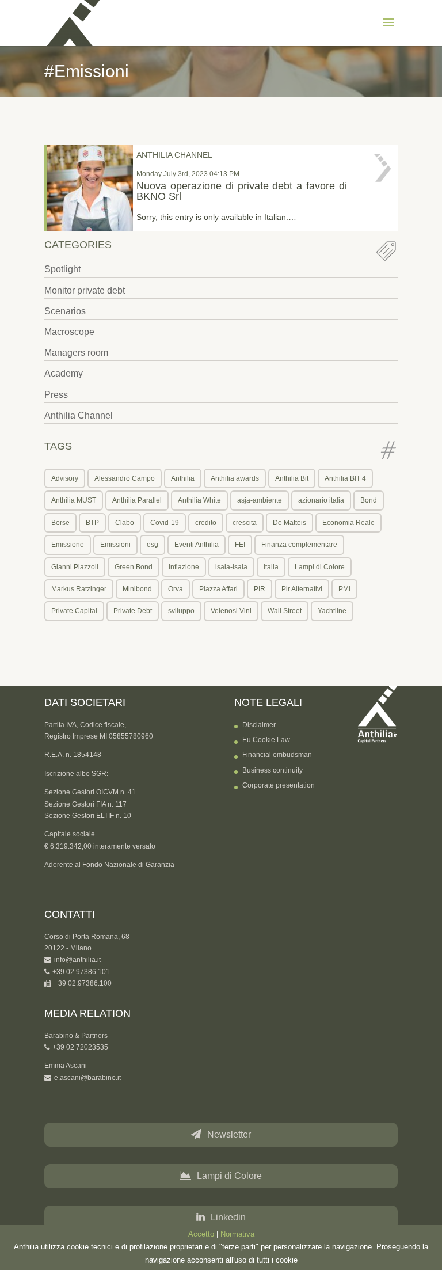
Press (56, 395)
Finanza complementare (299, 545)
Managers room (76, 353)
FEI (240, 545)
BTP (92, 523)
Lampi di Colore (320, 567)
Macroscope (69, 332)
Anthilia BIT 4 (345, 478)
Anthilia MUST (73, 500)
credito (205, 523)
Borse (60, 523)
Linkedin (228, 1217)
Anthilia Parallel (137, 500)
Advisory (64, 478)
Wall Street (285, 611)
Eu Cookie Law (266, 740)
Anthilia (183, 478)
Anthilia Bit (291, 478)
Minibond (137, 589)
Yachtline (332, 611)
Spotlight (62, 269)
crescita (245, 523)
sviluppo (181, 611)
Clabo (124, 523)
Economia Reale (348, 523)
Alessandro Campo (124, 478)
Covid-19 (164, 523)
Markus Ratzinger (78, 589)
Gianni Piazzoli (74, 567)
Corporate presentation (278, 785)
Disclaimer (259, 725)
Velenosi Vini (231, 611)
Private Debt (132, 611)
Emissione (67, 545)
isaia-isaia (231, 567)
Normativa (237, 1234)
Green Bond (134, 567)
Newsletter (229, 1134)
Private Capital (74, 611)
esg (152, 545)
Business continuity (272, 770)
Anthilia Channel (78, 415)
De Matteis (289, 523)
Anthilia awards (235, 478)
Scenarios (65, 311)
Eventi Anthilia (196, 545)
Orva (175, 589)
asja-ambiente (259, 500)
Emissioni (115, 545)
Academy (63, 373)
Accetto (201, 1234)
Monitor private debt (84, 290)
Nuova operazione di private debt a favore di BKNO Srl (241, 191)
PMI (344, 589)
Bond (368, 500)
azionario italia (321, 500)
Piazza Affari (218, 589)
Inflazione (184, 567)
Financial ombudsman (277, 755)
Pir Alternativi (301, 589)
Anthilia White (199, 500)
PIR (259, 589)
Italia (271, 567)
